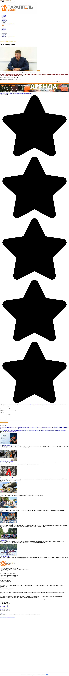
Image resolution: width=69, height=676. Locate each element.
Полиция (20, 428)
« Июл (1, 613)
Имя (1, 410)
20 (4, 609)
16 (9, 607)
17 (0, 609)
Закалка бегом (3, 540)
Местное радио (21, 93)
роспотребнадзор (45, 430)
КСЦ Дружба (48, 427)
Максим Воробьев (14, 93)
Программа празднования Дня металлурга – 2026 (11, 524)
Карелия (51, 427)
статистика (2, 431)
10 (0, 607)
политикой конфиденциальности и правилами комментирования (41, 404)
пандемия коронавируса (22, 430)
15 (7, 607)
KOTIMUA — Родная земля (8, 23)
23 (9, 609)
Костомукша (3, 428)
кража (63, 428)
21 (6, 609)
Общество (4, 20)
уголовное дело (11, 431)
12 (3, 607)
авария (31, 428)
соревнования (57, 430)
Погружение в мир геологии (6, 461)
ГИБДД (29, 427)
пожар (30, 430)
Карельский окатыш (4, 93)
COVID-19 (2, 427)
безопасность (44, 428)
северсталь (52, 430)
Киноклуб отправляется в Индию (7, 477)
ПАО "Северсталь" (15, 428)
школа (15, 431)
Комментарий (3, 420)
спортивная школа (63, 430)
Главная (4, 15)
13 (4, 607)
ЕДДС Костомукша (43, 427)
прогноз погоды (33, 430)
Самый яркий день (4, 556)
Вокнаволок (25, 427)
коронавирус (58, 428)
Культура (4, 21)
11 (2, 607)
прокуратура (39, 430)
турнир (6, 431)
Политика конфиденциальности (7, 617)
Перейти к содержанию (5, 0)
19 (3, 609)
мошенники (16, 430)
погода (27, 430)
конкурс (53, 428)
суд (4, 431)
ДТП (36, 427)
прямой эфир (28, 93)
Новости (4, 16)
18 (2, 609)
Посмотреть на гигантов (5, 494)
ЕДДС (40, 427)
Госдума (33, 427)
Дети (38, 427)
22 (7, 609)
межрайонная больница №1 (6, 430)
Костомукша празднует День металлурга (9, 445)
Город (3, 17)
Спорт (3, 22)
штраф (18, 431)
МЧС (8, 428)
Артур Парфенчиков (18, 427)
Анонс (38, 70)
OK (47, 674)
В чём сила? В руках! (4, 509)
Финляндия (28, 428)
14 (6, 607)
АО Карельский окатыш (8, 427)
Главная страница (4, 41)
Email (1, 412)
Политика (4, 19)
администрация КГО (38, 428)
